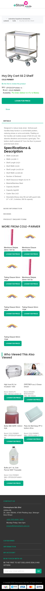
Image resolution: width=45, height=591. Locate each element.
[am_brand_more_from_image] (12, 244)
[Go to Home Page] (4, 19)
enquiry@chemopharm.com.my (17, 526)
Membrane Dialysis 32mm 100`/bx (11, 248)
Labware (6, 21)
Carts (14, 21)
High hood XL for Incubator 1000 (10, 385)
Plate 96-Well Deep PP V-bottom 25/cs (33, 427)
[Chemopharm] (22, 4)
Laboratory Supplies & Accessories (19, 19)
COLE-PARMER (8, 79)
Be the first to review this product (14, 84)
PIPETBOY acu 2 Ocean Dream (33, 385)
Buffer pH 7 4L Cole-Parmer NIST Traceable (12, 469)
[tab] (22, 120)
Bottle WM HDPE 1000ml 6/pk (13, 427)
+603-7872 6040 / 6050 (15, 519)
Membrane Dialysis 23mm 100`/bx (29, 278)
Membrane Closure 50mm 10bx (29, 248)
